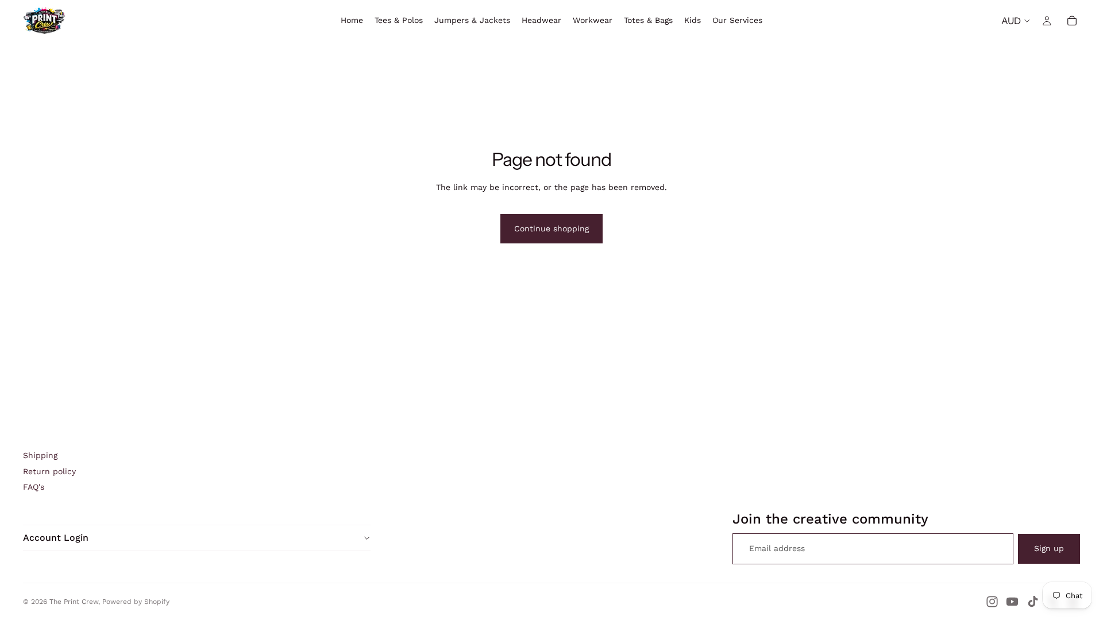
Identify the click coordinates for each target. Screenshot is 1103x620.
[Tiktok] (1033, 602)
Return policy (49, 471)
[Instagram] (992, 602)
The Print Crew (73, 602)
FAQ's (33, 486)
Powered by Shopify (135, 602)
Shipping (40, 455)
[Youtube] (1012, 602)
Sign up (1049, 548)
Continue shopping (551, 228)
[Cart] (1072, 20)
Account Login (55, 537)
